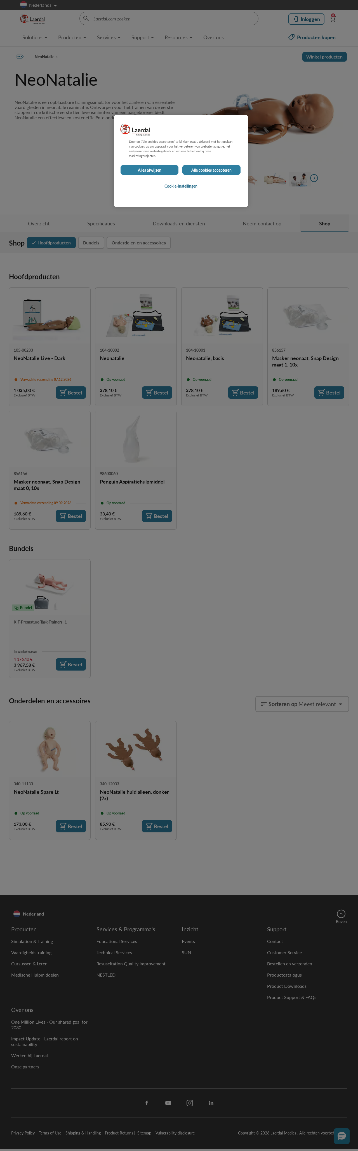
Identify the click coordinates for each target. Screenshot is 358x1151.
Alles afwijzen (149, 170)
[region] (181, 161)
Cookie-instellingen (180, 186)
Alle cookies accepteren (211, 170)
